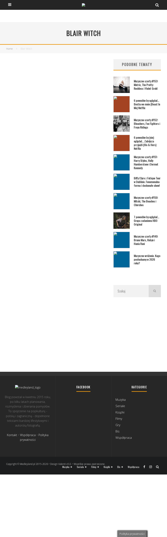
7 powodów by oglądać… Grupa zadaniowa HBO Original (146, 220)
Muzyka (120, 399)
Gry (117, 425)
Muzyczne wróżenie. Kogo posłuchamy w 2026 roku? (147, 259)
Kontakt (12, 435)
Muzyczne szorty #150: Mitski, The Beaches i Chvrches (146, 201)
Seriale (120, 406)
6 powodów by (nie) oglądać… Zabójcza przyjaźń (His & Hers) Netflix (145, 143)
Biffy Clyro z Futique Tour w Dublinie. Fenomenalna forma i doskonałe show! (147, 182)
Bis (117, 431)
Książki (119, 412)
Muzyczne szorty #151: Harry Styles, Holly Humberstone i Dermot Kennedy (146, 162)
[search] (155, 291)
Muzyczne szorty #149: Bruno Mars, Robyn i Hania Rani (146, 240)
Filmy (118, 418)
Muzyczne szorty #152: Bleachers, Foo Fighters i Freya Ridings (147, 123)
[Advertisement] (137, 334)
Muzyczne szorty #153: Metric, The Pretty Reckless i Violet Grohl (146, 84)
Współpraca (28, 435)
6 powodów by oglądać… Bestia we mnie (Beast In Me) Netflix (147, 104)
